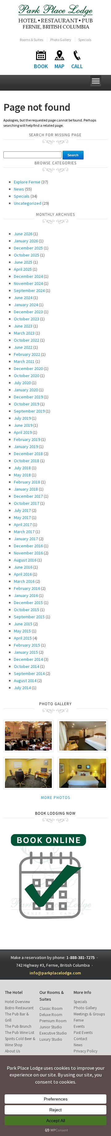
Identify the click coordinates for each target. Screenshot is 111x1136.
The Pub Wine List (19, 1032)
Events (79, 1026)
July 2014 (22, 687)
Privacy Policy (85, 1051)
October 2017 (26, 503)
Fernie (79, 1020)
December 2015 (28, 602)
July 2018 (22, 468)
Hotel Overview (17, 1001)
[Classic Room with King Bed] (82, 735)
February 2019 (27, 439)
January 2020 (26, 390)
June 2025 (23, 262)
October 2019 (26, 404)
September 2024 (29, 290)
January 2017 (26, 538)
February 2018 (27, 482)
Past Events (83, 1032)
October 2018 (26, 460)
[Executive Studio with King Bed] (82, 773)
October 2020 (26, 375)
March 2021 (24, 361)
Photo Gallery (60, 39)
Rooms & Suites (31, 39)
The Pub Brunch (18, 1026)
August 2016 (25, 560)
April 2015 (23, 638)
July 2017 (22, 510)
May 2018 (22, 475)
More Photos (55, 797)
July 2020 (22, 382)
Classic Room (51, 1008)
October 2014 (26, 666)
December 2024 (28, 276)
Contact (80, 1038)
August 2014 (25, 680)
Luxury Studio (50, 1039)
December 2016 (28, 546)
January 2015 (26, 652)
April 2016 (23, 574)
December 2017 (28, 496)
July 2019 (22, 418)
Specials (84, 39)
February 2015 (27, 645)
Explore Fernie (27, 182)
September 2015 (29, 616)
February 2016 (27, 588)
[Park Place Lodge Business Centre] (28, 772)
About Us (12, 1051)
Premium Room (53, 1020)
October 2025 (26, 255)
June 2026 (23, 234)
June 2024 (23, 297)
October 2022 (26, 340)
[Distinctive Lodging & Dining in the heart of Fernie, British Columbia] (55, 16)
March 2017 (24, 531)
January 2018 (26, 489)
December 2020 (28, 368)
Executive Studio (53, 1033)
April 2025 (23, 269)
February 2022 (27, 354)
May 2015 (22, 631)
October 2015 (26, 609)
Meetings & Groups (89, 1014)
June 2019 (23, 425)
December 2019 (28, 397)
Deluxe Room (50, 1014)
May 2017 (22, 517)
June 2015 (23, 624)
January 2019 (26, 446)
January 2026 (26, 241)
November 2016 (28, 553)
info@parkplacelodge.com (55, 973)
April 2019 (23, 432)
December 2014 (28, 659)
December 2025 (28, 248)
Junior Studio (50, 1027)
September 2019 (29, 411)
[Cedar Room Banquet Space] (28, 735)
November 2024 (28, 283)
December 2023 (28, 312)
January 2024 (26, 304)
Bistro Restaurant (19, 1007)
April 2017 (23, 524)
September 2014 (29, 673)
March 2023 (24, 333)
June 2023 (23, 326)
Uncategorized (27, 203)
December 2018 (28, 453)
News (19, 189)
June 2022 (23, 347)
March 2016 (24, 581)
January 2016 (26, 595)
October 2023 (26, 319)
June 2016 (23, 567)
